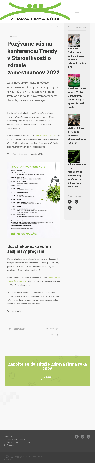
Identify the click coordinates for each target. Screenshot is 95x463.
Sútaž (28, 442)
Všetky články (18, 329)
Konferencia (9, 445)
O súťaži (47, 377)
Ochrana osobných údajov (14, 439)
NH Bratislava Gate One (46, 135)
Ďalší (53, 26)
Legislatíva (8, 436)
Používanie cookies (11, 442)
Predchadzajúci (52, 328)
